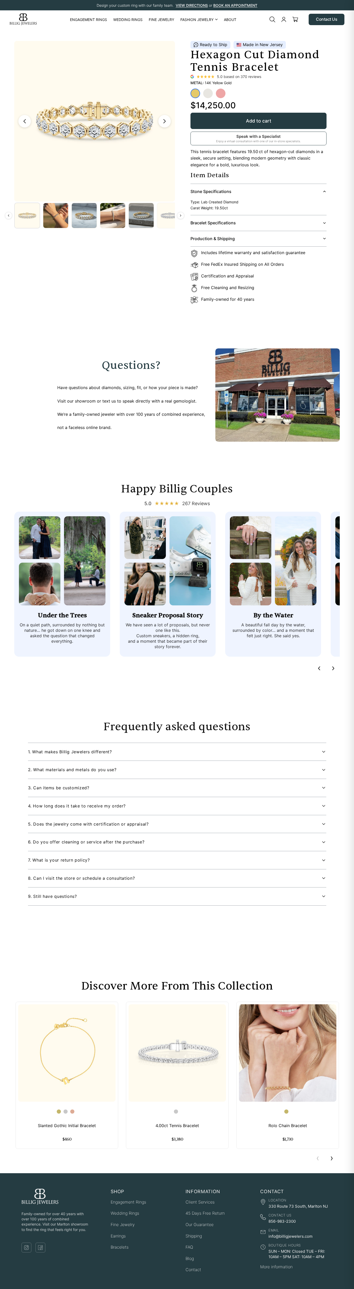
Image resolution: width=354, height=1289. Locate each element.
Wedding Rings (125, 1213)
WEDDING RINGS (128, 19)
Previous (317, 1158)
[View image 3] (84, 215)
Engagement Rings (128, 1202)
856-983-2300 (282, 1221)
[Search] (272, 19)
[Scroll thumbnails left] (8, 215)
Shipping (194, 1235)
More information (276, 1266)
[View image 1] (27, 215)
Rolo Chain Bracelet (287, 1125)
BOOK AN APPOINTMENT (235, 5)
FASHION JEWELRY (197, 19)
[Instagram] (26, 1247)
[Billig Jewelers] (23, 19)
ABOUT (230, 19)
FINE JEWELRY (161, 19)
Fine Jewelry (123, 1224)
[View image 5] (141, 215)
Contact (193, 1269)
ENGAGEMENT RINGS (88, 19)
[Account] (284, 19)
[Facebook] (40, 1247)
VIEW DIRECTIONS (192, 5)
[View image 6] (170, 215)
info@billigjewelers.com (290, 1236)
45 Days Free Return (205, 1213)
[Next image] (164, 121)
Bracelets (120, 1247)
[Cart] (295, 19)
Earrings (118, 1235)
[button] (177, 752)
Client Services (200, 1202)
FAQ (189, 1247)
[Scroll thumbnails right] (180, 215)
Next (331, 1158)
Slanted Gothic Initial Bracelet (67, 1125)
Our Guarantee (200, 1224)
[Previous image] (24, 121)
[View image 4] (113, 215)
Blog (190, 1258)
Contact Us (326, 19)
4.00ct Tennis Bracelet (177, 1125)
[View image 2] (56, 215)
